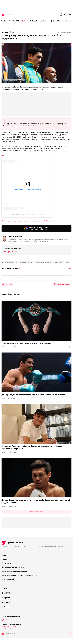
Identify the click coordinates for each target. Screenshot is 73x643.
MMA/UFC (15, 21)
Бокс (25, 21)
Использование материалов (13, 567)
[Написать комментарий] (36, 278)
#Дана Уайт (59, 262)
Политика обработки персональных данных (19, 575)
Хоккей (68, 21)
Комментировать (64, 284)
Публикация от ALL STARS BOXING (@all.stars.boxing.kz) (27, 214)
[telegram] (6, 619)
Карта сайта (6, 563)
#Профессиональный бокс (44, 262)
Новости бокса (8, 32)
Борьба (35, 21)
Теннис (45, 21)
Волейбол (57, 21)
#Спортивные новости (9, 262)
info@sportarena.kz (9, 626)
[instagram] (3, 619)
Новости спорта (6, 27)
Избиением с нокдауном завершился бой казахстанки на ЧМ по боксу (28, 221)
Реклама (5, 559)
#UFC (67, 262)
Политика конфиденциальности (15, 571)
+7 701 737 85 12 (7, 629)
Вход (69, 268)
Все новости (15, 27)
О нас (4, 555)
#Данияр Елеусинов (26, 262)
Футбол (7, 598)
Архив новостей (8, 579)
